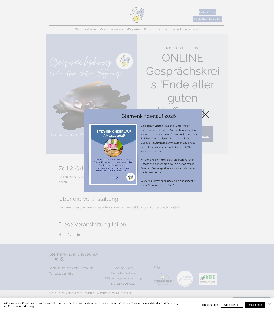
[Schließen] (269, 304)
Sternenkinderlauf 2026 (161, 185)
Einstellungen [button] (210, 305)
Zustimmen (255, 305)
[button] (205, 114)
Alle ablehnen (232, 305)
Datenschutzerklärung (21, 306)
